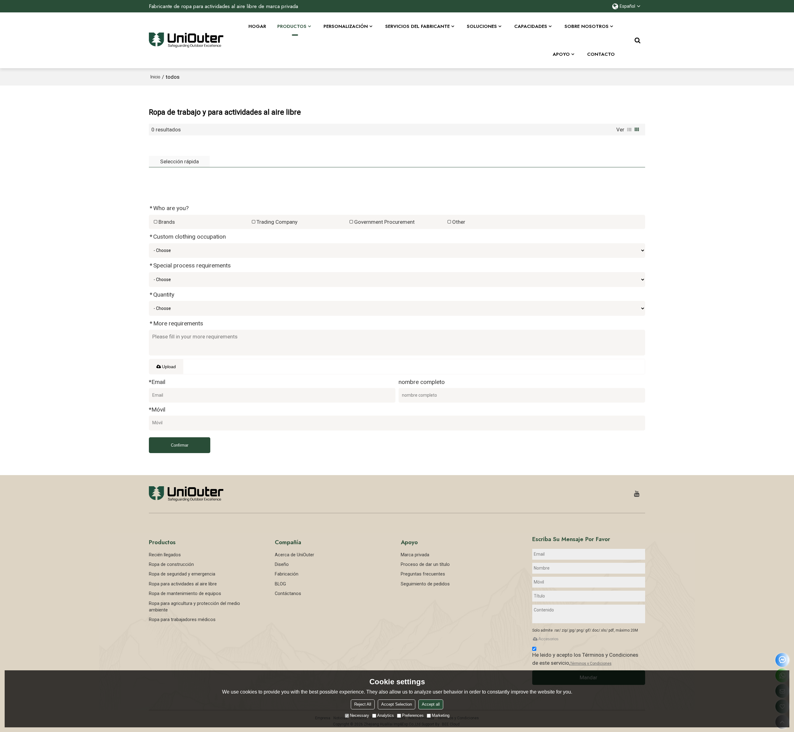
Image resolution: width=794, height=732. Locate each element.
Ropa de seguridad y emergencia (182, 574)
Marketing (440, 715)
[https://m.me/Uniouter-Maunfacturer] (782, 660)
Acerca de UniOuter (294, 555)
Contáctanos (288, 593)
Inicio (155, 76)
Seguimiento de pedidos (425, 584)
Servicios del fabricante (417, 26)
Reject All (362, 704)
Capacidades (530, 26)
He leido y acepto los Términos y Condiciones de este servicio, (585, 659)
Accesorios (548, 639)
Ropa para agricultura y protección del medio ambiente (194, 607)
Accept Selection (396, 704)
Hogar (257, 26)
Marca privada (415, 555)
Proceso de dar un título (425, 564)
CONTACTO (601, 54)
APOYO (561, 54)
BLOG (280, 584)
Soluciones (482, 26)
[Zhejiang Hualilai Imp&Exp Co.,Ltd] (186, 40)
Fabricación (286, 574)
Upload (169, 366)
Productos (291, 26)
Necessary (359, 715)
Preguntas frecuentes (423, 574)
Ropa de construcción (171, 564)
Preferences (413, 715)
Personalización (345, 26)
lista (629, 129)
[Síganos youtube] (636, 493)
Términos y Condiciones (591, 663)
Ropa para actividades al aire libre (183, 584)
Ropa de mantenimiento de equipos (185, 593)
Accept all (431, 704)
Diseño (282, 564)
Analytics (385, 715)
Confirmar (179, 445)
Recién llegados (165, 555)
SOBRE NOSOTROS (586, 26)
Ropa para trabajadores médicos (182, 619)
